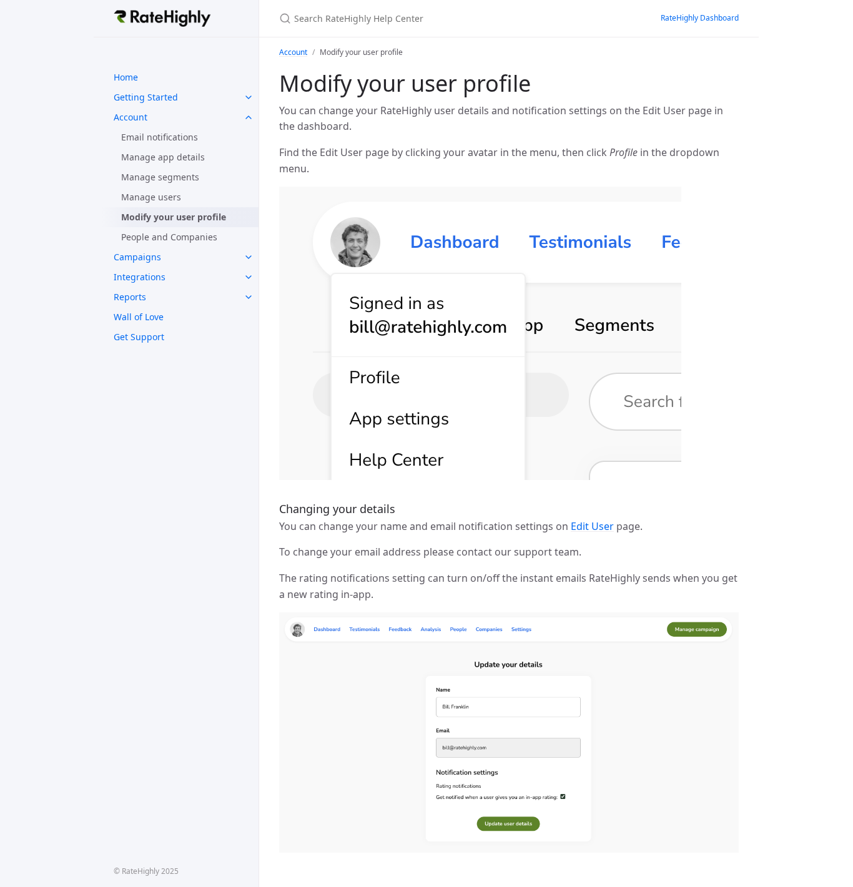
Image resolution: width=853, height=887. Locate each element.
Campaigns (137, 257)
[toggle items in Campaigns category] (249, 257)
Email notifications (159, 137)
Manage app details (163, 157)
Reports (130, 297)
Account (130, 117)
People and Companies (169, 237)
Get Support (139, 337)
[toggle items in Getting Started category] (249, 97)
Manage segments (160, 177)
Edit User (592, 526)
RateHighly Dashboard (700, 17)
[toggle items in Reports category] (249, 297)
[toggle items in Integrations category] (249, 277)
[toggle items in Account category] (249, 117)
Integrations (139, 277)
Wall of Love (139, 317)
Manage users (151, 197)
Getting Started (146, 97)
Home (126, 77)
